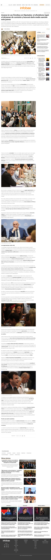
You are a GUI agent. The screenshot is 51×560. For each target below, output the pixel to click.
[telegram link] (6, 546)
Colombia (23, 4)
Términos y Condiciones (45, 541)
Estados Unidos (19, 4)
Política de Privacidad (45, 542)
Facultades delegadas (5, 454)
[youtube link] (4, 546)
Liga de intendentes (32, 10)
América (16, 541)
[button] (1, 4)
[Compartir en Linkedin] (30, 58)
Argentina (14, 4)
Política (2, 12)
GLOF (36, 10)
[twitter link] (6, 545)
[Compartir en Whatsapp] (25, 58)
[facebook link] (4, 545)
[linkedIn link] (8, 546)
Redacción (25, 541)
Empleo (26, 542)
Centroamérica (36, 4)
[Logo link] (25, 8)
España (26, 4)
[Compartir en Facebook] (27, 58)
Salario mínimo (28, 10)
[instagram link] (8, 545)
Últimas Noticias (16, 550)
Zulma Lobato (18, 10)
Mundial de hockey (23, 10)
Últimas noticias (17, 454)
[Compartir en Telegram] (32, 58)
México (29, 4)
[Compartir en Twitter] (29, 58)
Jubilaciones (11, 454)
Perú (32, 4)
